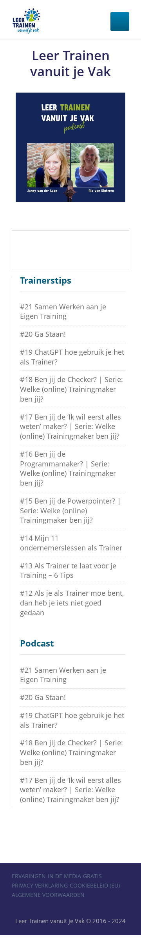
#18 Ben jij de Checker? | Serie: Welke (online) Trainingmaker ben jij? (71, 389)
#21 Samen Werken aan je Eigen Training (63, 311)
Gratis (92, 876)
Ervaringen (29, 876)
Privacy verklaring (40, 885)
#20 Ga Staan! (43, 334)
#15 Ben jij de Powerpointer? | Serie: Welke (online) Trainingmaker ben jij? (70, 510)
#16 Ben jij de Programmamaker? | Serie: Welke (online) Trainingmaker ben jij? (68, 468)
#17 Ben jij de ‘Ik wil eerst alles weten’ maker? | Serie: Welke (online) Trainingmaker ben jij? (70, 426)
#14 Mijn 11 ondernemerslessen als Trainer (71, 542)
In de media (64, 876)
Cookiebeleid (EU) (95, 885)
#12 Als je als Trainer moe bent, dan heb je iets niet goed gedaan (72, 602)
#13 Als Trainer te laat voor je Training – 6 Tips (68, 570)
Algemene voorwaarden (48, 894)
